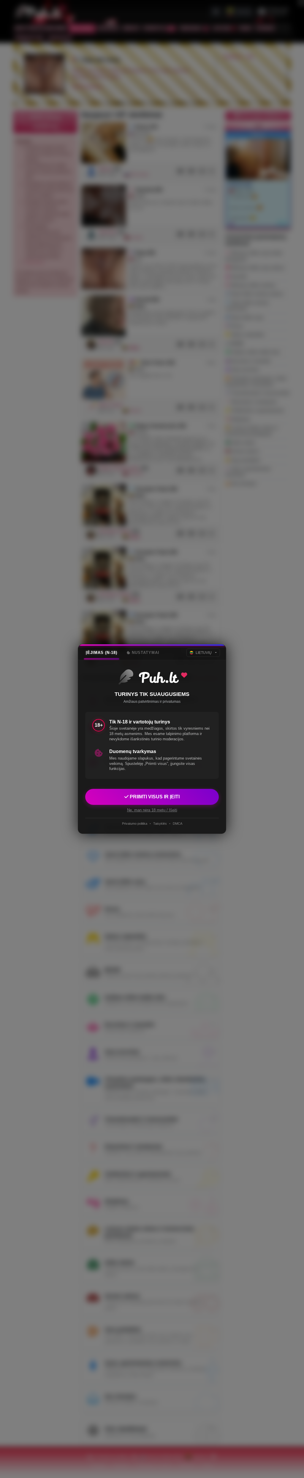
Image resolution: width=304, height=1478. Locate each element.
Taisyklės (160, 823)
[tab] (101, 652)
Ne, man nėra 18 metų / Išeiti (152, 810)
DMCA (177, 823)
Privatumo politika (134, 823)
